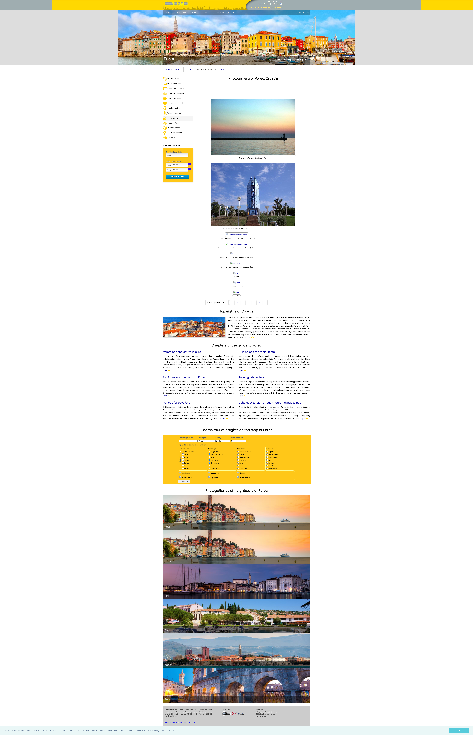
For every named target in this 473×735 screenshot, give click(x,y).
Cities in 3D (219, 12)
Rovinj (168, 527)
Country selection (173, 69)
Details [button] (171, 730)
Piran (167, 596)
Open (248, 337)
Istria (167, 561)
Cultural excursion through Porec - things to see (270, 402)
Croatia (189, 69)
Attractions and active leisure (182, 351)
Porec (223, 69)
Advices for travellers (176, 402)
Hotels (168, 12)
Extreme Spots (206, 12)
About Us (231, 12)
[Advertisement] (253, 88)
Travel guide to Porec (252, 377)
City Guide (194, 12)
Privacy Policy (183, 722)
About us (192, 722)
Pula (167, 699)
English (303, 59)
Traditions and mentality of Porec (184, 377)
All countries (304, 12)
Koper (168, 665)
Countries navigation (287, 59)
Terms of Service (171, 722)
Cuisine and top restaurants (257, 351)
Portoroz (170, 630)
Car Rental (181, 12)
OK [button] (459, 731)
